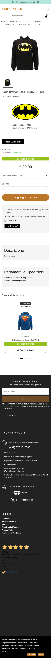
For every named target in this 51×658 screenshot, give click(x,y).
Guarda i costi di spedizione (16, 280)
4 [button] (30, 358)
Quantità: (5, 183)
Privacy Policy (8, 530)
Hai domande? (12, 226)
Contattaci (12, 220)
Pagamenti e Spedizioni (11, 532)
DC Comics (7, 96)
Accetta (31, 654)
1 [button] (21, 358)
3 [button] (28, 358)
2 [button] (25, 358)
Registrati (25, 399)
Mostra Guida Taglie (13, 141)
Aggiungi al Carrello (25, 197)
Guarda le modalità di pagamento (18, 277)
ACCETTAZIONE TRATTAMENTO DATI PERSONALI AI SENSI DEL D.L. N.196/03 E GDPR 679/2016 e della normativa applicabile (27, 406)
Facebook (13, 415)
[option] (25, 53)
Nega (41, 654)
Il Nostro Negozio (9, 521)
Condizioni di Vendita (10, 527)
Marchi (4, 524)
